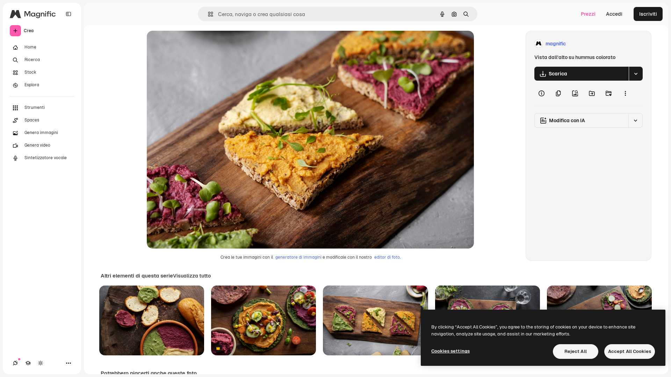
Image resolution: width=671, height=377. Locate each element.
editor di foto (387, 257)
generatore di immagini (298, 257)
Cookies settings (450, 351)
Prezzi (588, 14)
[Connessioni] (15, 363)
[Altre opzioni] (625, 93)
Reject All (575, 351)
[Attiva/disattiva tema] (40, 363)
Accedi (614, 14)
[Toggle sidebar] (68, 14)
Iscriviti (648, 14)
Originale (193, 43)
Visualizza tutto (192, 276)
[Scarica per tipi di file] (636, 74)
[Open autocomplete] (207, 14)
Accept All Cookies (629, 351)
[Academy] (28, 363)
